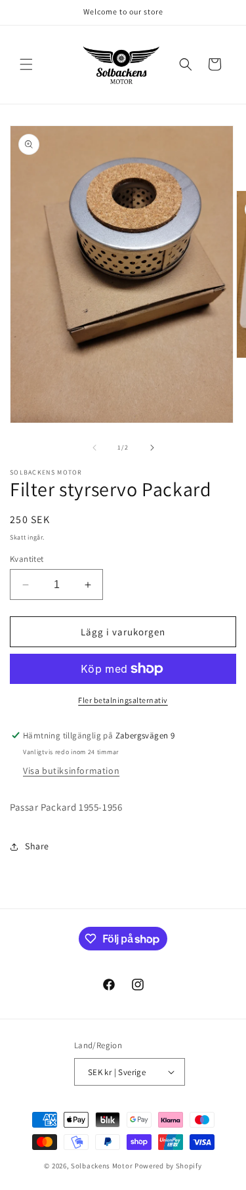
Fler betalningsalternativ (123, 700)
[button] (26, 64)
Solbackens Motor (102, 1165)
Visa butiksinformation (71, 770)
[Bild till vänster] (94, 447)
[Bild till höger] (152, 447)
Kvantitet (27, 558)
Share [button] (37, 846)
